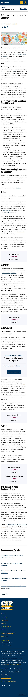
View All (4, 594)
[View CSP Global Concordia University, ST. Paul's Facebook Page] (7, 686)
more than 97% (7, 210)
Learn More (23, 8)
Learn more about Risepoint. (13, 664)
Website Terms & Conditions (8, 681)
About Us (3, 623)
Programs (3, 613)
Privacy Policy (4, 674)
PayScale (18, 188)
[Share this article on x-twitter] (2, 27)
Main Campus (4, 636)
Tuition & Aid (4, 620)
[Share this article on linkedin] (7, 27)
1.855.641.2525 (5, 640)
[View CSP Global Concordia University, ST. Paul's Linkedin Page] (9, 686)
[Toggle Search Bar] (21, 2)
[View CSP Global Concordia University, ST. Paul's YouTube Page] (4, 686)
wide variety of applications (9, 273)
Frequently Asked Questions (8, 633)
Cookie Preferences (6, 678)
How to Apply (4, 617)
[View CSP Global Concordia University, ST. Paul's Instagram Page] (2, 686)
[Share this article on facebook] (5, 27)
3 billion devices (8, 212)
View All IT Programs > (14, 372)
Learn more (4, 668)
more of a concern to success (9, 71)
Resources (3, 630)
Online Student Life (6, 626)
